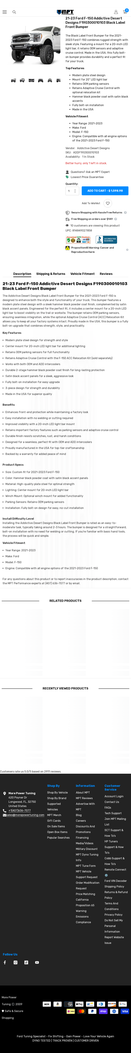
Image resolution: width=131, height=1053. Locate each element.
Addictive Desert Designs (93, 148)
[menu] (5, 12)
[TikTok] (26, 962)
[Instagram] (15, 962)
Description (22, 274)
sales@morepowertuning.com (25, 815)
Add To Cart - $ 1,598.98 (105, 190)
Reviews (106, 274)
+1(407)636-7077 (20, 810)
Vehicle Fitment (82, 274)
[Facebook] (5, 962)
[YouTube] (37, 962)
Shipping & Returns (50, 274)
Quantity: (72, 184)
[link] (22, 667)
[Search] (14, 12)
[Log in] (116, 12)
